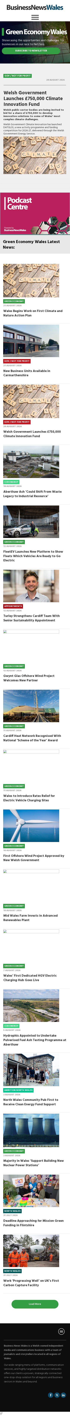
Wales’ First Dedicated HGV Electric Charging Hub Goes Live (30, 978)
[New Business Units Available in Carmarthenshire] (31, 341)
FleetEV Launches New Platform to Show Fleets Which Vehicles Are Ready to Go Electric (33, 556)
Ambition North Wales (18, 1090)
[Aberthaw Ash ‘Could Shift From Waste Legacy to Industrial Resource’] (31, 462)
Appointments (13, 606)
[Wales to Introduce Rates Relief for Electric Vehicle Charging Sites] (31, 766)
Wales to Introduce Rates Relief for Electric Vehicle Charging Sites (29, 798)
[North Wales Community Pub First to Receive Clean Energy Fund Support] (31, 1070)
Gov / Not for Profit (17, 76)
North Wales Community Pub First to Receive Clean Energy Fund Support (30, 1102)
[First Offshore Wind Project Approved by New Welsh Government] (31, 825)
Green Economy (14, 301)
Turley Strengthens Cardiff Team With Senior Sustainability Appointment (31, 618)
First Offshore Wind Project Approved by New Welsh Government (33, 858)
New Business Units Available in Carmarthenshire (26, 373)
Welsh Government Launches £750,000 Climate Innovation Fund (33, 98)
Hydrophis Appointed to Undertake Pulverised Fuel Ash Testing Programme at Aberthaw (34, 1040)
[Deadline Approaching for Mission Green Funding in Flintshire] (31, 1191)
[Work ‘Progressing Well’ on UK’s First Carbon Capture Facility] (31, 1251)
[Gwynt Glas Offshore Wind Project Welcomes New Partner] (31, 646)
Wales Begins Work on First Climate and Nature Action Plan (33, 313)
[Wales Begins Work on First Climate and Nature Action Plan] (31, 280)
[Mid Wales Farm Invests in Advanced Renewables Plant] (31, 885)
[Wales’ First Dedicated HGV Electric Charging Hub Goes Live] (31, 945)
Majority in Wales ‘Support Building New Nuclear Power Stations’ (33, 1163)
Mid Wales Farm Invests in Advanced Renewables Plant (30, 918)
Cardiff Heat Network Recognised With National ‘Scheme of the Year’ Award (32, 738)
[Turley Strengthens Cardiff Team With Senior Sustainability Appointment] (31, 586)
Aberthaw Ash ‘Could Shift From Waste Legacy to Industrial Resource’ (32, 494)
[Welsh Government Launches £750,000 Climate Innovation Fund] (34, 155)
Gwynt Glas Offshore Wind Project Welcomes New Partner (29, 678)
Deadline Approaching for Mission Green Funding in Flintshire (33, 1223)
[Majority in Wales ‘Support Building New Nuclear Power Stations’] (31, 1130)
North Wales (12, 1211)
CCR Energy (11, 482)
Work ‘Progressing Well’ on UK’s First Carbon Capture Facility (31, 1283)
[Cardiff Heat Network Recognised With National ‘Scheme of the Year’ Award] (31, 706)
